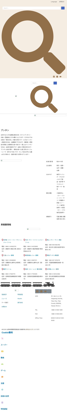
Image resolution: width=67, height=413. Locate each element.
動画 (2, 358)
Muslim (20, 298)
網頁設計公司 (29, 329)
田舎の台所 (5, 396)
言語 (2, 383)
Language (54, 1)
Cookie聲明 (7, 332)
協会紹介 (4, 294)
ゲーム (3, 370)
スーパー (4, 345)
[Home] (63, 76)
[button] (63, 96)
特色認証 (20, 294)
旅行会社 (20, 302)
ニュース (4, 298)
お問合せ (61, 1)
